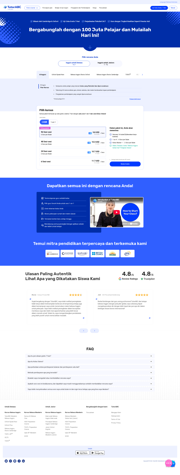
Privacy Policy (116, 423)
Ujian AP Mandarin (30, 433)
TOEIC (7, 441)
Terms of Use (115, 419)
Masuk (173, 8)
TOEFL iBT (9, 434)
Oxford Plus (9, 425)
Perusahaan (103, 8)
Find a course (30, 8)
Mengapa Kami (116, 412)
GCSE (26, 436)
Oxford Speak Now (11, 422)
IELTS (6, 437)
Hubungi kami (115, 416)
